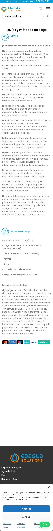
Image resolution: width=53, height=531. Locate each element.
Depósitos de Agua (11, 467)
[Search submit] (48, 16)
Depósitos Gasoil (9, 478)
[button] (48, 487)
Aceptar (26, 508)
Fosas (4, 475)
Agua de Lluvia (8, 471)
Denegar (27, 516)
